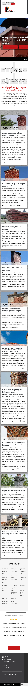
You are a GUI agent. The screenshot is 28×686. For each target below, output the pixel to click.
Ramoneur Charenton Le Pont (23, 577)
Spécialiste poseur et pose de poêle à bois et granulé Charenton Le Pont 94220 (23, 590)
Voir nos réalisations (10, 47)
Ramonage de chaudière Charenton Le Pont (14, 578)
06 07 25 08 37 (15, 0)
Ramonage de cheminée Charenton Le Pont (5, 588)
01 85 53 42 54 (6, 0)
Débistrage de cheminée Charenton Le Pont (23, 571)
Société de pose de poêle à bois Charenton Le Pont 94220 (14, 602)
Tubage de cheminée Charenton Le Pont (14, 571)
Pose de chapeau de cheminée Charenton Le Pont (5, 579)
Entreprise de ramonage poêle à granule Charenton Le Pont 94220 (14, 589)
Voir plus (14, 648)
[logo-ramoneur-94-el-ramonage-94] (10, 9)
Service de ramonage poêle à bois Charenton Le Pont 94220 (5, 602)
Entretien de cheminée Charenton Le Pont (5, 571)
